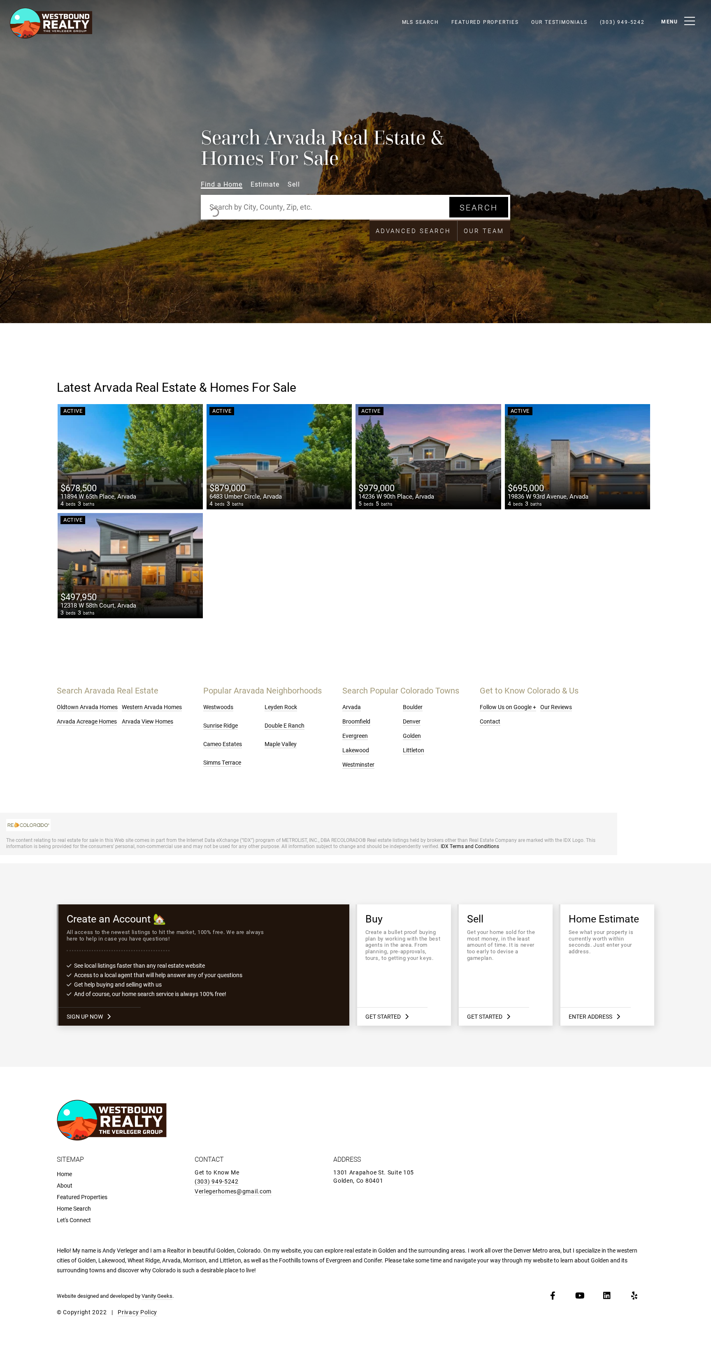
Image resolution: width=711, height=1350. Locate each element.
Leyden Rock (281, 707)
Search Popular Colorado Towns (400, 690)
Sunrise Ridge (220, 725)
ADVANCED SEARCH (413, 231)
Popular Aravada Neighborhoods (262, 690)
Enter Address (590, 1016)
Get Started (383, 1016)
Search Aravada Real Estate (107, 690)
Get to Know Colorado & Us (529, 690)
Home (64, 1174)
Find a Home (221, 184)
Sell (294, 184)
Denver (412, 721)
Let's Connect (74, 1220)
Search (479, 207)
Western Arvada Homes (152, 707)
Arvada (351, 707)
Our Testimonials (559, 21)
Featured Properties (485, 21)
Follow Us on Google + (508, 707)
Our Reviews (556, 707)
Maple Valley (281, 744)
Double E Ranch (284, 725)
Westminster (358, 764)
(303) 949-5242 (622, 21)
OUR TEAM (484, 231)
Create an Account (203, 965)
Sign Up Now (85, 1016)
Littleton (413, 750)
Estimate (265, 184)
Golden (412, 736)
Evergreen (355, 736)
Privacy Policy (137, 1312)
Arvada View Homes (147, 721)
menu (669, 21)
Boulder (413, 707)
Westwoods (218, 707)
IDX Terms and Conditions (470, 846)
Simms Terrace (222, 762)
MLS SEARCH (420, 21)
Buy (404, 965)
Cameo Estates (222, 744)
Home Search (74, 1208)
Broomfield (356, 721)
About (64, 1185)
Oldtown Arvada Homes (87, 707)
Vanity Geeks (157, 1295)
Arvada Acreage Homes (87, 721)
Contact (490, 721)
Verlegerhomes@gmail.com (233, 1191)
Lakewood (355, 750)
